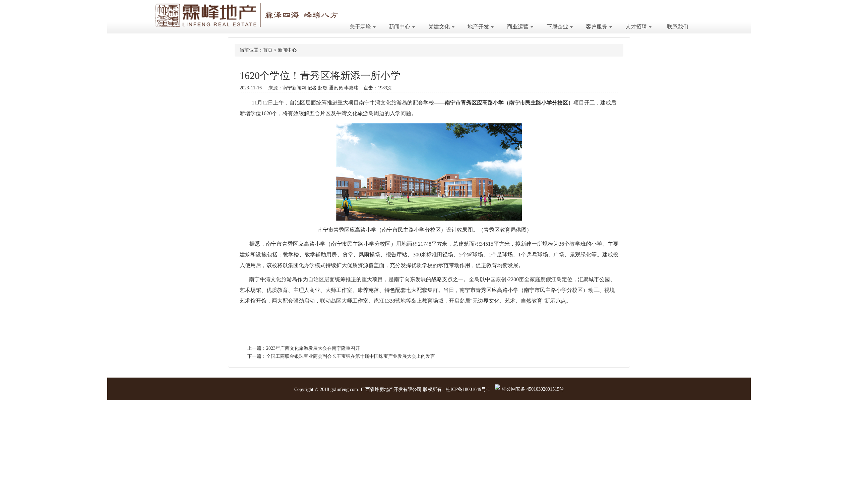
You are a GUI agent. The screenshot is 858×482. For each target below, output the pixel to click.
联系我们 (677, 26)
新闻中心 (400, 26)
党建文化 (439, 26)
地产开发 (479, 26)
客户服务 (597, 26)
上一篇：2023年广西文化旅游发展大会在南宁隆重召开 (303, 348)
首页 (267, 50)
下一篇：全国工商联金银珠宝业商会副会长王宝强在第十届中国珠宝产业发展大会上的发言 (341, 356)
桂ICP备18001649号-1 (468, 389)
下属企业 (558, 26)
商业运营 (518, 26)
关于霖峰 (361, 26)
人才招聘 (636, 26)
